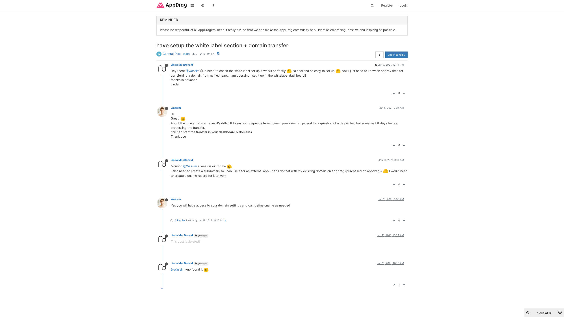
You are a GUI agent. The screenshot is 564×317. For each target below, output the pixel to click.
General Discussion (176, 53)
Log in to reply (396, 54)
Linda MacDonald (182, 64)
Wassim (176, 107)
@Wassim (192, 71)
